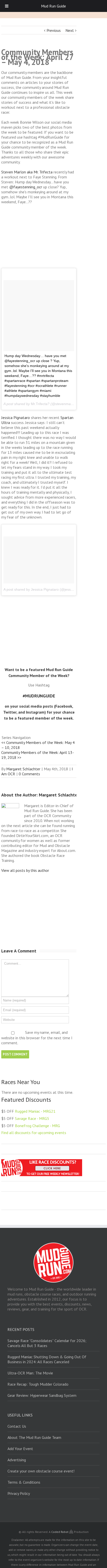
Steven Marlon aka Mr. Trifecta (27, 171)
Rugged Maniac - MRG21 (35, 1111)
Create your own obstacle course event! (40, 1470)
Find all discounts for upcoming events (33, 1132)
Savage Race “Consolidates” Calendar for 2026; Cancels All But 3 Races (46, 1343)
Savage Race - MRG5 (32, 1118)
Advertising (16, 1459)
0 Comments (29, 773)
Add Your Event (20, 1448)
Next (69, 30)
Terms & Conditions (23, 1482)
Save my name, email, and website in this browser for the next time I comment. (36, 1037)
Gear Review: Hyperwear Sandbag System (41, 1395)
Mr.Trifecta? (40, 404)
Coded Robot (60, 1532)
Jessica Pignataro (15, 417)
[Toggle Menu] (6, 6)
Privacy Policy (18, 1493)
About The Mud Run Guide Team (34, 1437)
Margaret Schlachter (23, 768)
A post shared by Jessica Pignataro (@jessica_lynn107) (47, 589)
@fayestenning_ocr (25, 186)
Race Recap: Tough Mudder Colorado (37, 1384)
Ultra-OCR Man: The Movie (30, 1372)
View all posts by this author (25, 870)
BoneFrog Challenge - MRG (37, 1125)
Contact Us (16, 1426)
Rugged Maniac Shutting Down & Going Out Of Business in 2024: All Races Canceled (46, 1359)
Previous (54, 30)
